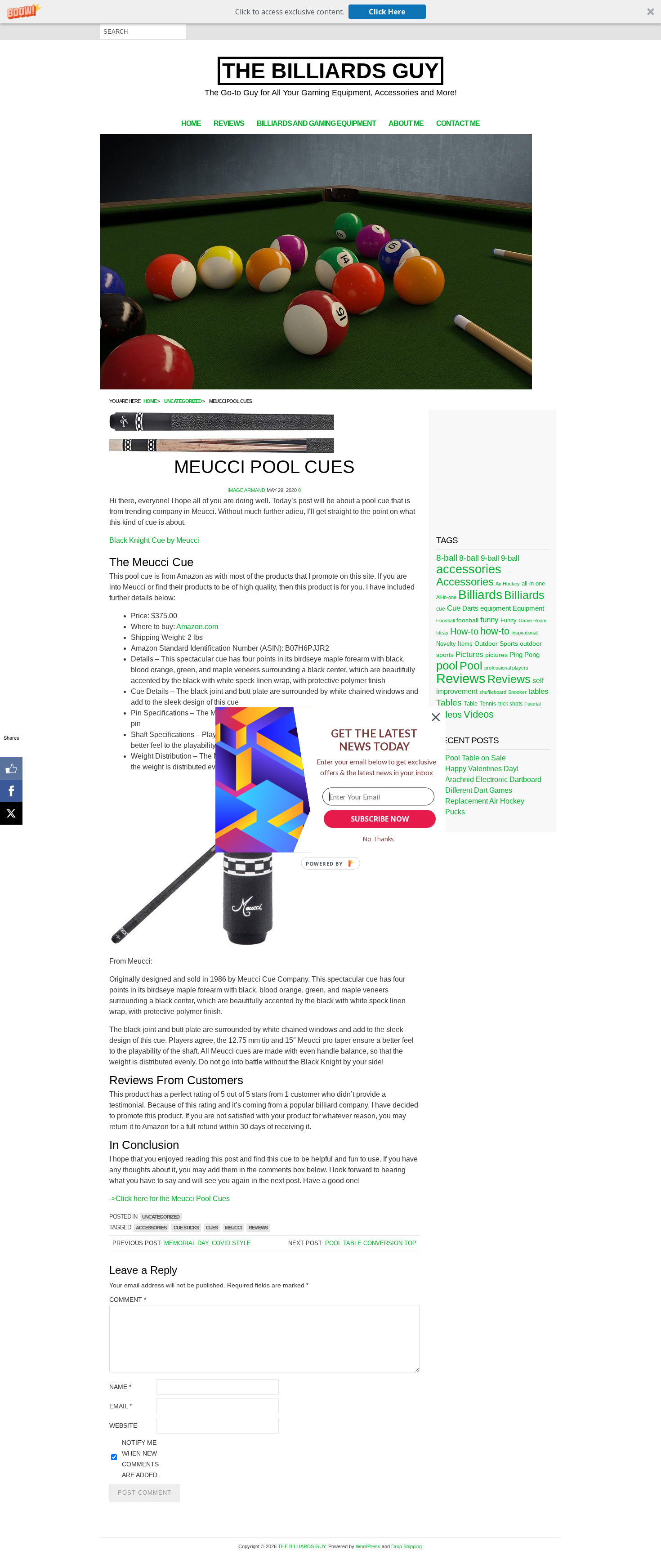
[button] (374, 739)
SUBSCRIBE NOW (379, 819)
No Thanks (378, 839)
